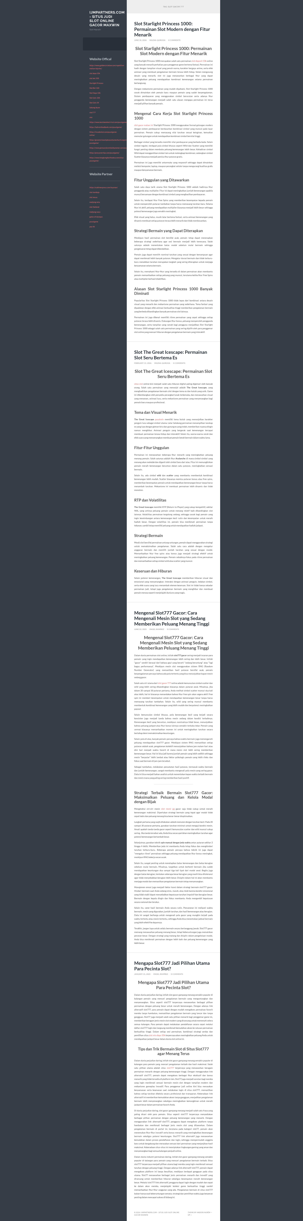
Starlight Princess (96, 83)
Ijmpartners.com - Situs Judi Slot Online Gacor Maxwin (107, 18)
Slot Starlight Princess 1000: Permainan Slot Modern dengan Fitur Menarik (172, 29)
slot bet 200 (94, 78)
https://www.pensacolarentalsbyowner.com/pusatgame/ (111, 148)
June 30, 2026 (140, 40)
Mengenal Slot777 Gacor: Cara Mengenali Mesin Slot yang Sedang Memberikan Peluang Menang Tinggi (171, 618)
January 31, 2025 (142, 974)
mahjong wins (94, 202)
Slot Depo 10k (94, 93)
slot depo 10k (94, 73)
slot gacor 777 (164, 683)
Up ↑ (190, 1215)
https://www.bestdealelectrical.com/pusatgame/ (108, 122)
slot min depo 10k (157, 1035)
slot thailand (94, 207)
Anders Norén (203, 1212)
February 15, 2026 (143, 363)
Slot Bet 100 (94, 88)
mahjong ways (94, 212)
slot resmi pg (168, 808)
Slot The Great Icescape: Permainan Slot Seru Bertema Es (170, 354)
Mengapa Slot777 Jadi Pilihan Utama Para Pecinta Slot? (172, 965)
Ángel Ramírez (156, 629)
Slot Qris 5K (94, 103)
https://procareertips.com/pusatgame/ (104, 153)
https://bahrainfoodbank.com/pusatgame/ (105, 127)
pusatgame (93, 222)
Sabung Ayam (94, 107)
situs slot (138, 384)
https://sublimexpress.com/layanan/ (103, 187)
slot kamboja (94, 192)
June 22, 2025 (140, 629)
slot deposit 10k (199, 61)
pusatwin (159, 419)
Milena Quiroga (157, 40)
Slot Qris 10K (94, 98)
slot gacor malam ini (143, 125)
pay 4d (92, 226)
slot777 (92, 112)
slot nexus (93, 197)
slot (90, 117)
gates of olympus (96, 217)
